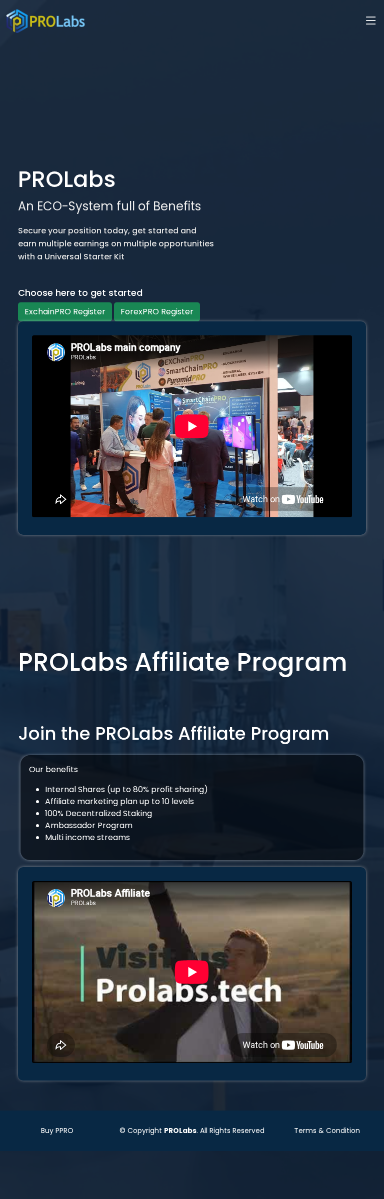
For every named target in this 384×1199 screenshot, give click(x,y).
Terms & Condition (327, 1131)
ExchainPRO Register (65, 311)
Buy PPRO (57, 1131)
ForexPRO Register (157, 311)
